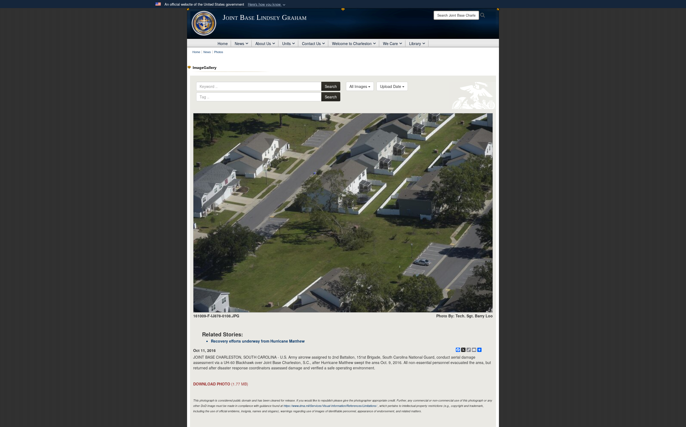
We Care (390, 43)
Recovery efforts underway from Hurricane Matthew (258, 341)
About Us (263, 43)
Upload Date (391, 86)
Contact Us (311, 43)
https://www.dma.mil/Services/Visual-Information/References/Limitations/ (330, 406)
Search (331, 86)
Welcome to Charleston (352, 43)
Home (223, 43)
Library (415, 43)
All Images (358, 86)
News (239, 43)
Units (286, 43)
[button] (267, 4)
